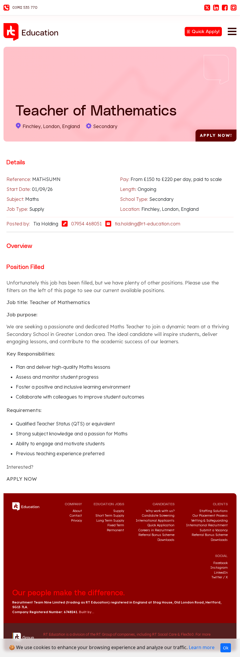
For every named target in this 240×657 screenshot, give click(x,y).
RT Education (33, 32)
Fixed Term (115, 525)
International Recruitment (207, 525)
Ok (225, 648)
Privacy (76, 520)
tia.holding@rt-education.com (147, 224)
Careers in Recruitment (156, 530)
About (77, 511)
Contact (76, 515)
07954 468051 (86, 224)
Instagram (233, 8)
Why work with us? (160, 511)
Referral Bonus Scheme (156, 535)
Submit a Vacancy (214, 530)
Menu (232, 31)
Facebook (225, 8)
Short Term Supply (109, 515)
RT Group (24, 637)
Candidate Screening (158, 515)
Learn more (202, 647)
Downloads (165, 540)
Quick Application (161, 525)
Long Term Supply (110, 520)
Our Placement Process (210, 515)
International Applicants (155, 520)
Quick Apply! (206, 31)
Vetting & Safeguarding (209, 520)
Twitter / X (220, 577)
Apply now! (216, 135)
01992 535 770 (24, 7)
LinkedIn (216, 8)
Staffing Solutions (213, 511)
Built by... (86, 612)
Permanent (115, 530)
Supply (118, 511)
